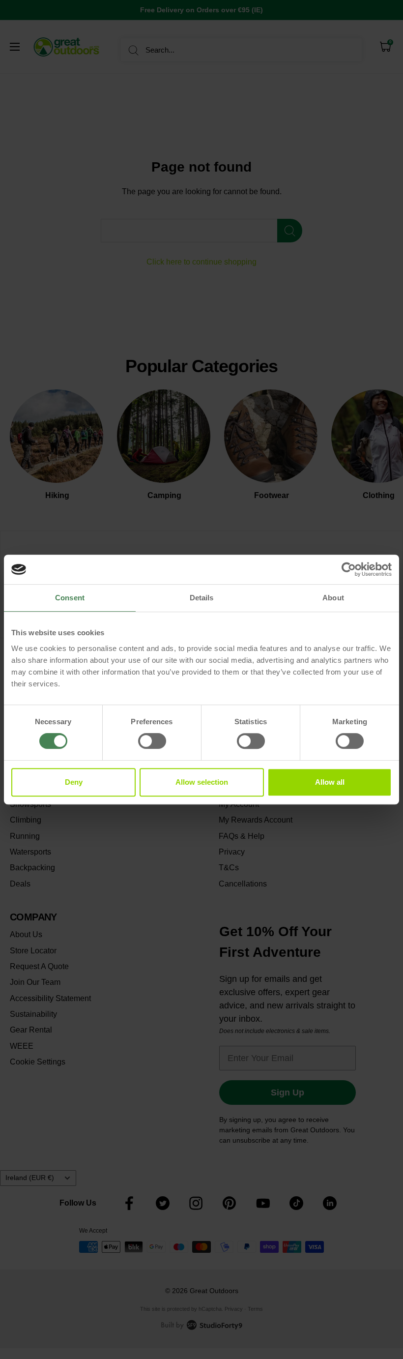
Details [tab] (202, 597)
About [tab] (333, 597)
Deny (74, 782)
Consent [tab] (70, 597)
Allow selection (201, 782)
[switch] (152, 741)
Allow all (330, 782)
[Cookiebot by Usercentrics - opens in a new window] (349, 569)
